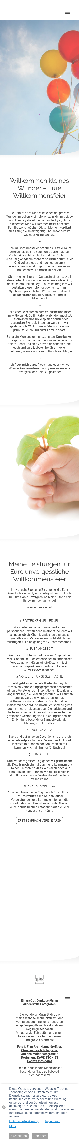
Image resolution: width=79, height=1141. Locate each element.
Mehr (12, 1126)
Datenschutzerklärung (24, 1121)
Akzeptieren (19, 1136)
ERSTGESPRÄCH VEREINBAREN (39, 820)
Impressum (52, 1121)
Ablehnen (40, 1136)
